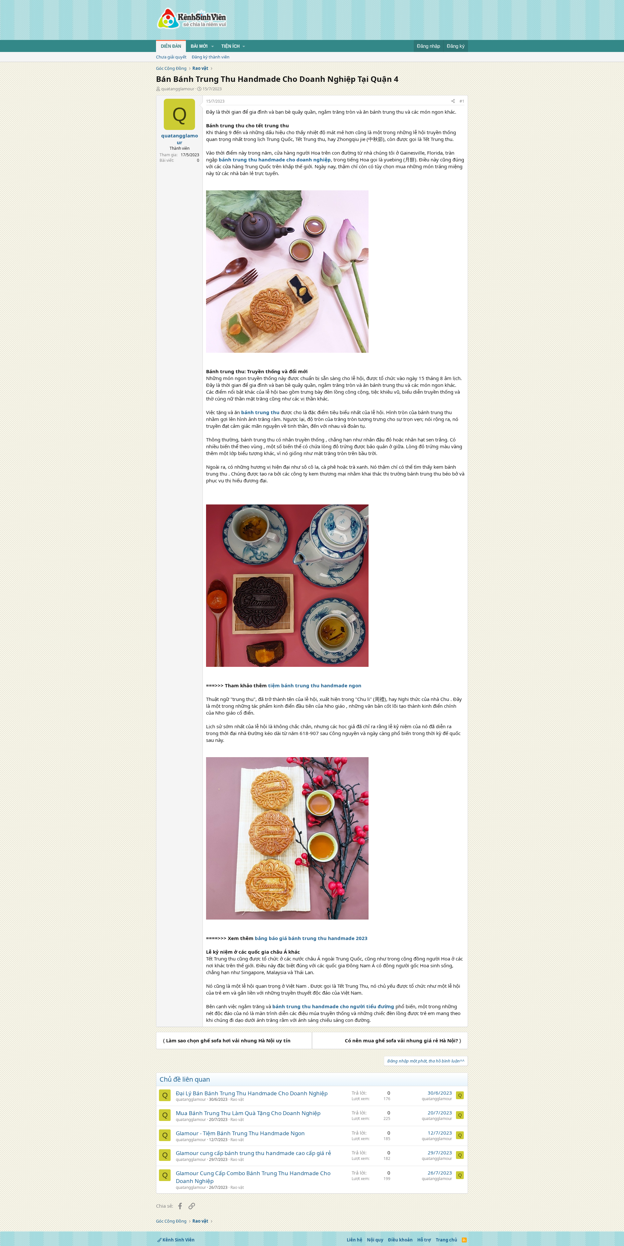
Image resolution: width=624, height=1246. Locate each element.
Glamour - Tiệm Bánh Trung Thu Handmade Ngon (240, 1133)
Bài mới (199, 46)
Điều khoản (400, 1240)
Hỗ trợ (424, 1240)
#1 (462, 101)
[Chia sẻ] (453, 101)
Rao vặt (237, 1099)
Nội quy (375, 1240)
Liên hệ (354, 1240)
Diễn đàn (171, 46)
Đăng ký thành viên (210, 57)
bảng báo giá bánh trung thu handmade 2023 (311, 938)
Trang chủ (446, 1240)
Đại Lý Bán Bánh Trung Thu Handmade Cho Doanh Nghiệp (252, 1093)
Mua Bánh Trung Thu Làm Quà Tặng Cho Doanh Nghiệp (248, 1113)
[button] (212, 46)
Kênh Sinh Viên (178, 1240)
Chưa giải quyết (171, 57)
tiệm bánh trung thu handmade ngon (314, 685)
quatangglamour (177, 89)
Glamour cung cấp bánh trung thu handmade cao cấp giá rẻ (253, 1153)
